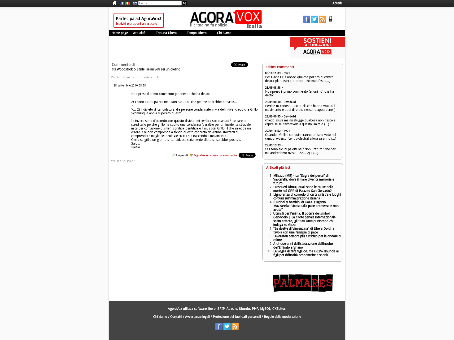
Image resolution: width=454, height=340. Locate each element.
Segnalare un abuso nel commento (215, 155)
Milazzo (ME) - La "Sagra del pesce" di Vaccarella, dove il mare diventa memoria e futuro (303, 179)
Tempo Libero (197, 33)
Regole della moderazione (282, 316)
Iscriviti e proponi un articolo (136, 24)
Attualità (139, 33)
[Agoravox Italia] (127, 3)
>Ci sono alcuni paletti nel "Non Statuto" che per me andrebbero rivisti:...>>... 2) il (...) (300, 151)
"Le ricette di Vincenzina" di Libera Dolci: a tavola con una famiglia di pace (303, 230)
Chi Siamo (224, 33)
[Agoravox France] (122, 3)
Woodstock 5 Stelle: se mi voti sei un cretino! (149, 69)
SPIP (221, 308)
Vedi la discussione (123, 161)
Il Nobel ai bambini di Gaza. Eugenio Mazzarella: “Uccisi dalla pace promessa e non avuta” (306, 205)
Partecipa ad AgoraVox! (138, 18)
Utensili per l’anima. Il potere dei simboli (301, 213)
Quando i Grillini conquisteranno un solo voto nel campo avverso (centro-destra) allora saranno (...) (300, 136)
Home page (119, 33)
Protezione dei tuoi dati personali (237, 316)
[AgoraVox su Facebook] (306, 21)
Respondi (182, 155)
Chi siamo (160, 316)
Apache (232, 308)
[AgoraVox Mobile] (330, 21)
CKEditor (278, 308)
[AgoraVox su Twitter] (314, 21)
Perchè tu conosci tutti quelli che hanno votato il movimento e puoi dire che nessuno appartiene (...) (302, 108)
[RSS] (322, 21)
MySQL (265, 308)
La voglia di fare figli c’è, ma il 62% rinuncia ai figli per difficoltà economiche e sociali (306, 253)
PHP (255, 308)
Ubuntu (244, 308)
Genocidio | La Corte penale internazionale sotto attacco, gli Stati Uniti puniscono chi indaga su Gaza (304, 221)
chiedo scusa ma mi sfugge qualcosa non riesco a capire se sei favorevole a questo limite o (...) (300, 122)
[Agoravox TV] (134, 3)
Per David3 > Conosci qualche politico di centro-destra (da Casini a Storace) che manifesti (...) (300, 79)
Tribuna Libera (166, 33)
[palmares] (303, 292)
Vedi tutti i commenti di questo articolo (135, 77)
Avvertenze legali (197, 316)
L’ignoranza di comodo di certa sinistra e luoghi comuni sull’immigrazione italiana (307, 196)
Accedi (337, 3)
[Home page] (227, 27)
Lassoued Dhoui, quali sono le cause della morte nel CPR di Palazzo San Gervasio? (303, 189)
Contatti (176, 316)
